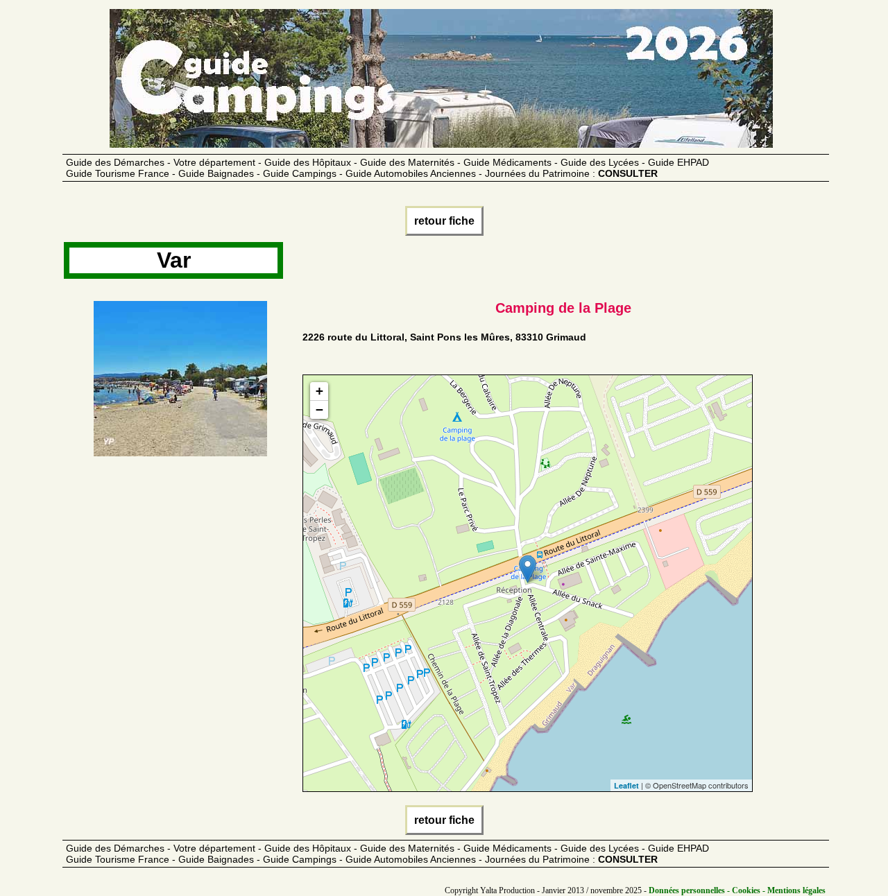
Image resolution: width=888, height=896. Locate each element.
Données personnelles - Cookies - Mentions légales (737, 890)
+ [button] (319, 391)
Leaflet (626, 785)
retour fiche (444, 221)
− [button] (319, 409)
